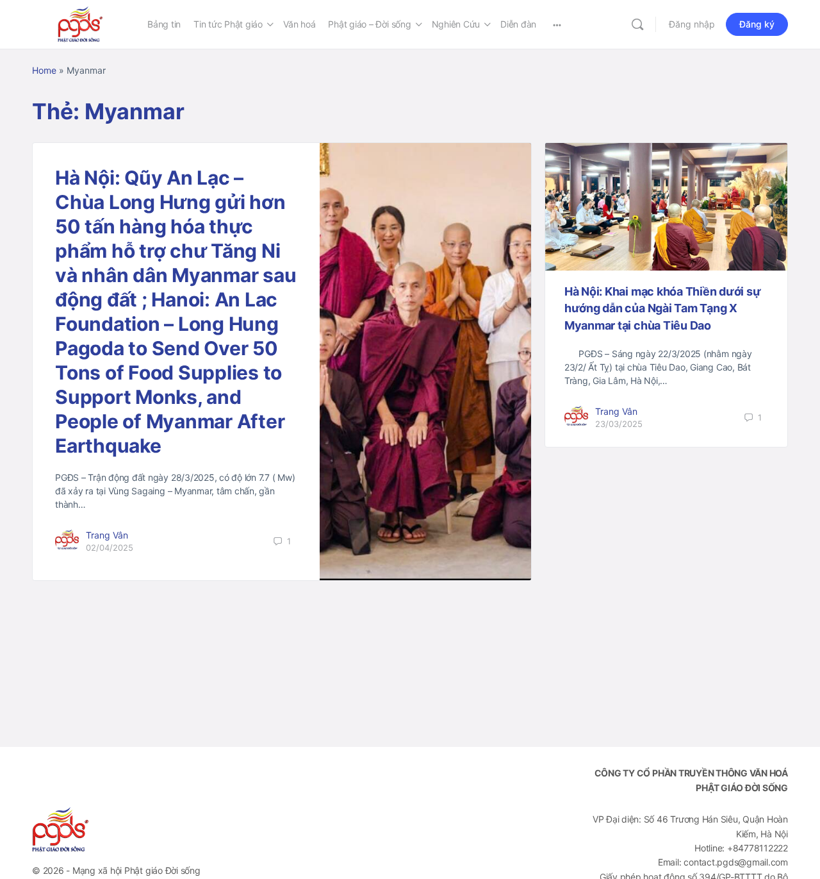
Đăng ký (757, 24)
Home (44, 70)
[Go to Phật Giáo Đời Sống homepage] (80, 23)
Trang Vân (107, 535)
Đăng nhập (692, 24)
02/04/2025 (109, 547)
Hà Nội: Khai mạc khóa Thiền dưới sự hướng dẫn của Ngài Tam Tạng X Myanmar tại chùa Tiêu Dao (662, 308)
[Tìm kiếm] (637, 24)
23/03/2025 (619, 424)
